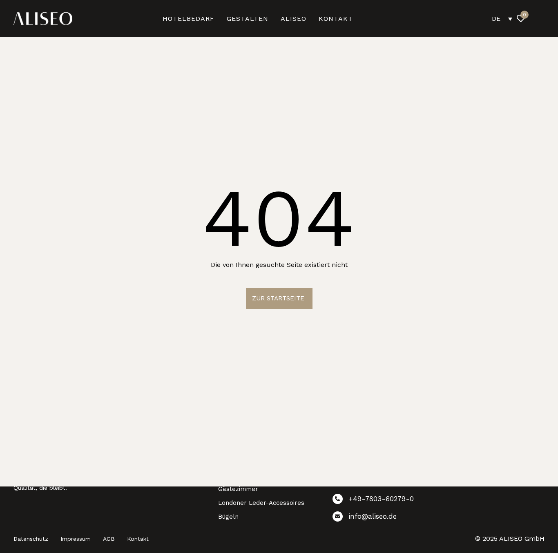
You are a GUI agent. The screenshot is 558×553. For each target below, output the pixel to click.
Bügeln (228, 516)
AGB (109, 538)
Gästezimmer (238, 489)
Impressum (75, 538)
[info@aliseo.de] (384, 518)
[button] (539, 18)
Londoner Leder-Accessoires (261, 502)
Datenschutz (30, 538)
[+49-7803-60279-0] (384, 500)
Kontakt (138, 538)
